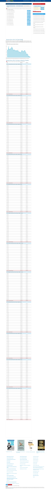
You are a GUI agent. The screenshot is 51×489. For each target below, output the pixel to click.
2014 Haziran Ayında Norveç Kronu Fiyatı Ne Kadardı (38, 23)
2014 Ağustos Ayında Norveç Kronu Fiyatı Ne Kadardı (38, 27)
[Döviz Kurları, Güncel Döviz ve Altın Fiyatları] (10, 1)
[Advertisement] (18, 32)
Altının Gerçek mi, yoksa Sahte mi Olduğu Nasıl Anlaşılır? (25, 465)
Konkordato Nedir (35, 463)
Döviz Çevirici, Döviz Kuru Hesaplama (37, 11)
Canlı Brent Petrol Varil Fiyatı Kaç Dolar (24, 462)
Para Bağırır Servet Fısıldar (9, 451)
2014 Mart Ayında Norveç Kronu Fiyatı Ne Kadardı (38, 18)
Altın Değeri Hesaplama (35, 459)
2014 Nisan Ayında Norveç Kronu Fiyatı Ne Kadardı (39, 19)
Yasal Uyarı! (12, 488)
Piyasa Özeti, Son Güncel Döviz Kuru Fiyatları (12, 470)
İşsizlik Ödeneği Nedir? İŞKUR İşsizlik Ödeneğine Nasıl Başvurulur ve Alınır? (38, 469)
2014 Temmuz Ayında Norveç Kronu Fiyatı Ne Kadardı (38, 25)
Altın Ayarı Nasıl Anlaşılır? (22, 463)
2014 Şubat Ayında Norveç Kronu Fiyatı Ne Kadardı (39, 16)
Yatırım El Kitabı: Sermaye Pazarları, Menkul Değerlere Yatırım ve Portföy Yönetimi (40, 452)
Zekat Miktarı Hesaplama (36, 456)
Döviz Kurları (11, 485)
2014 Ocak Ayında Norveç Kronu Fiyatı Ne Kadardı (38, 15)
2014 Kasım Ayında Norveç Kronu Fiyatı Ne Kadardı (39, 31)
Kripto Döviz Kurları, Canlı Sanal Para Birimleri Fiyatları (12, 473)
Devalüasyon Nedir (35, 462)
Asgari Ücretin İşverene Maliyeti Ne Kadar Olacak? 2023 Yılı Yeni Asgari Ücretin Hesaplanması (38, 467)
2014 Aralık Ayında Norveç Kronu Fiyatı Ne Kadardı (39, 33)
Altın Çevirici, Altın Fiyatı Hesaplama (24, 467)
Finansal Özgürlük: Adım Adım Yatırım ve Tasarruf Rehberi (20, 452)
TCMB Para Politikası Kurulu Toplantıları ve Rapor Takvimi (12, 483)
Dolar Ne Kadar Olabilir (35, 472)
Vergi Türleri (8, 480)
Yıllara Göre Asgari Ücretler (36, 465)
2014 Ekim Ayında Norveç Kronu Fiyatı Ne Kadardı (38, 30)
